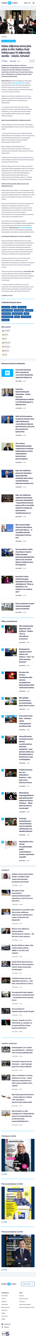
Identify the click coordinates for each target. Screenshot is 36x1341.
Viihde (3, 1319)
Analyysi (4, 1302)
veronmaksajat (18, 310)
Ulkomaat (4, 1304)
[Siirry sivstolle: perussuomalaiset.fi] (9, 1334)
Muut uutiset (5, 1307)
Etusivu (21, 1296)
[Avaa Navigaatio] (33, 3)
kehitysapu (5, 320)
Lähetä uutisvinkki (25, 1304)
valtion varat (22, 307)
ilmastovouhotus (7, 310)
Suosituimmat (23, 1299)
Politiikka (4, 61)
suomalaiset (28, 310)
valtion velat (6, 307)
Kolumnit (4, 1316)
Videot (3, 1313)
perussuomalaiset (7, 317)
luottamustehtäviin (25, 228)
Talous (3, 1299)
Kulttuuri (4, 1310)
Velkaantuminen (17, 314)
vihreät (26, 314)
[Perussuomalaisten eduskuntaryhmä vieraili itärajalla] (5, 1012)
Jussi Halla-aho (26, 317)
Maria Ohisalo (6, 314)
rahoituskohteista (18, 83)
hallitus (17, 317)
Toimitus (22, 1302)
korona (14, 307)
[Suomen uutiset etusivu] (9, 3)
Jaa (31, 61)
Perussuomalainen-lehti (27, 1307)
